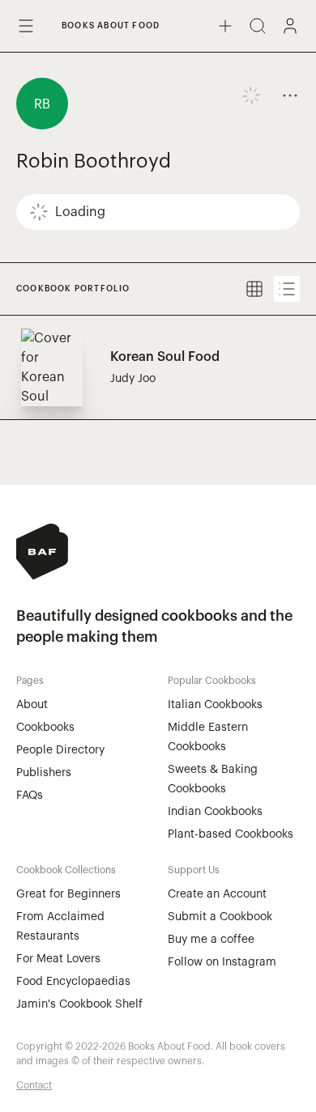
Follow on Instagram (222, 962)
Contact (34, 1085)
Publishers (43, 773)
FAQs (29, 795)
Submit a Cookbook (220, 917)
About (32, 705)
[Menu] (26, 26)
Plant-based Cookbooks (230, 834)
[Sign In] (290, 26)
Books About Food (111, 26)
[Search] (257, 26)
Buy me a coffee (211, 939)
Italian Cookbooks (215, 705)
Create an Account (217, 894)
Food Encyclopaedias (73, 981)
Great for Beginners (68, 894)
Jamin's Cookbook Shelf (79, 1004)
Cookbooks (45, 727)
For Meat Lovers (58, 959)
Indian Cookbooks (215, 811)
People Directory (60, 750)
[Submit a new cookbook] (225, 26)
